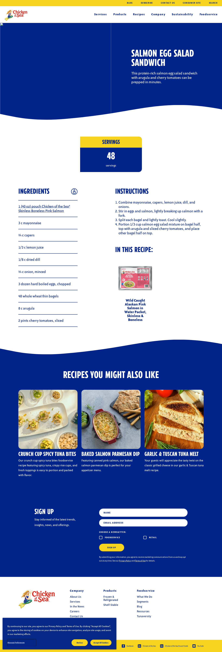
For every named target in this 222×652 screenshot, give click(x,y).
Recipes (139, 14)
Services (100, 14)
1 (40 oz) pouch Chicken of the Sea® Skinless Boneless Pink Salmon (44, 208)
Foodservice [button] (209, 14)
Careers (74, 611)
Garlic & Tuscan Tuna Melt (171, 454)
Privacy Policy (125, 560)
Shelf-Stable (110, 605)
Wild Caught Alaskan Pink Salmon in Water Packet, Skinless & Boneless (135, 310)
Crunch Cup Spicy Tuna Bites (47, 454)
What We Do (144, 597)
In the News (77, 606)
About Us (75, 597)
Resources (143, 611)
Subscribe (147, 3)
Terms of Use (140, 560)
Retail (153, 537)
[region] (59, 633)
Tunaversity (144, 616)
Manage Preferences (16, 642)
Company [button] (158, 14)
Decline (80, 642)
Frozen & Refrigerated (110, 598)
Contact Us (168, 3)
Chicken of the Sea (149, 646)
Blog (130, 3)
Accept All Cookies (100, 642)
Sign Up (111, 547)
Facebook (130, 646)
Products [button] (119, 14)
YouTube (200, 646)
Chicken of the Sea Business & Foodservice (15, 15)
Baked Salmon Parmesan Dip (110, 454)
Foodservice (112, 537)
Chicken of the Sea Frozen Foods (176, 646)
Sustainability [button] (182, 14)
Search (213, 3)
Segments (143, 601)
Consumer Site (192, 3)
